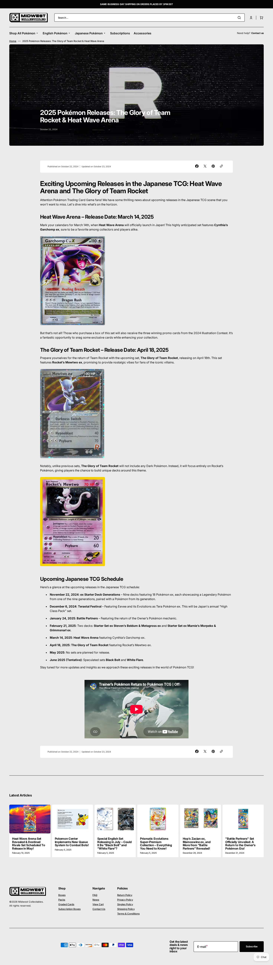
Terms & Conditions (128, 913)
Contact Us (98, 908)
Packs (61, 899)
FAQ (94, 895)
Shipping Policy (126, 908)
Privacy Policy (125, 899)
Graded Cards (66, 904)
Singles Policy (125, 904)
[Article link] (30, 831)
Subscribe (252, 946)
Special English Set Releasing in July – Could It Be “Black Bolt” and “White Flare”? (114, 843)
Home (12, 41)
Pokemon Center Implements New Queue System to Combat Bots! (72, 842)
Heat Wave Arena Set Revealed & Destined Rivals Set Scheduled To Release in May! (28, 843)
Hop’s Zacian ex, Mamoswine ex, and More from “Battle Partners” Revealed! (197, 843)
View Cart (98, 904)
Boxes (62, 895)
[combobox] (149, 17)
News (95, 899)
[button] (251, 18)
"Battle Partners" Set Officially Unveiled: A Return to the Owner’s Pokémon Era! (240, 843)
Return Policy (124, 895)
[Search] (240, 18)
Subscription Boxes (69, 908)
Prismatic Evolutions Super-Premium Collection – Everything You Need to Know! (156, 843)
